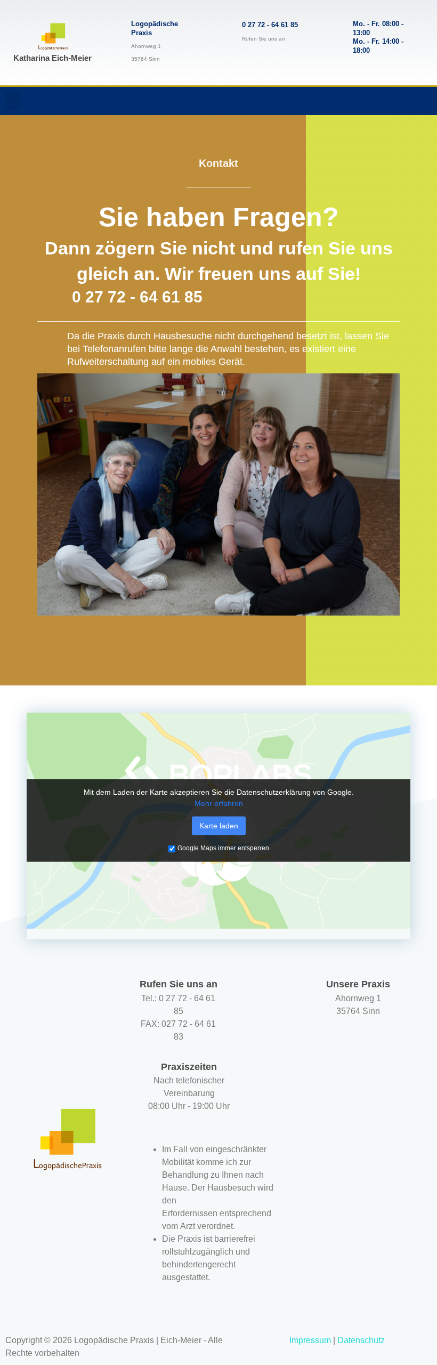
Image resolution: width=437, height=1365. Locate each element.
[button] (12, 101)
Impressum (310, 1340)
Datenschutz (361, 1340)
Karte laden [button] (218, 825)
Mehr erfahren (219, 803)
